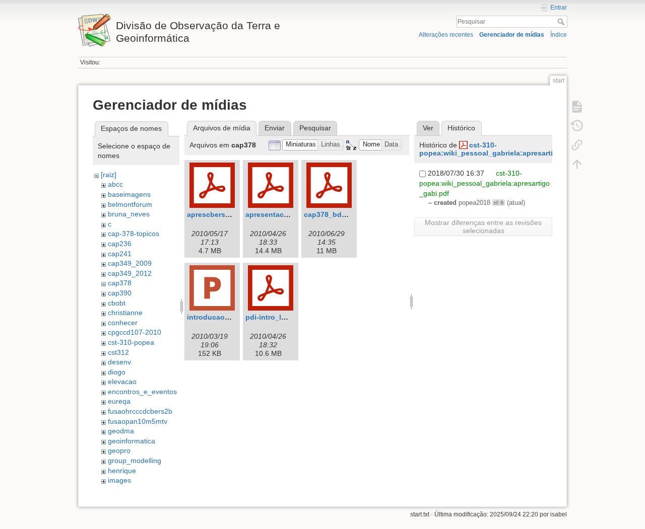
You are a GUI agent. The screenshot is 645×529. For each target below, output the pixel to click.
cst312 (118, 352)
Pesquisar (562, 21)
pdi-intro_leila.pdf (276, 317)
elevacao (122, 381)
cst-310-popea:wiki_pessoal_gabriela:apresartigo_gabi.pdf (507, 149)
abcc (115, 184)
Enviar (275, 128)
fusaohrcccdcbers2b (140, 411)
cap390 (120, 293)
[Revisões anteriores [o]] (577, 125)
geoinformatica (131, 441)
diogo (116, 372)
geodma (121, 431)
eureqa (119, 401)
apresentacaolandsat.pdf (288, 214)
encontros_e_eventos (142, 392)
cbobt (116, 303)
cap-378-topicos (133, 234)
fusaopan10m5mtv (137, 421)
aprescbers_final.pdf (222, 214)
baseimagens (129, 194)
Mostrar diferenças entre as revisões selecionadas (483, 226)
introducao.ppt (212, 317)
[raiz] (108, 175)
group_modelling (134, 461)
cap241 (120, 254)
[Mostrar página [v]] (577, 106)
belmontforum (130, 204)
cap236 (120, 244)
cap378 (120, 283)
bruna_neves (129, 214)
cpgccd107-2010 (134, 332)
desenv (119, 362)
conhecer (123, 323)
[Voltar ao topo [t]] (577, 164)
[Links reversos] (577, 145)
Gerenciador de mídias (511, 34)
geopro (119, 450)
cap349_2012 (130, 273)
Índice (558, 34)
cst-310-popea (131, 342)
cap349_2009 (130, 263)
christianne (125, 313)
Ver (428, 128)
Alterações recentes (446, 34)
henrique (122, 471)
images (119, 480)
